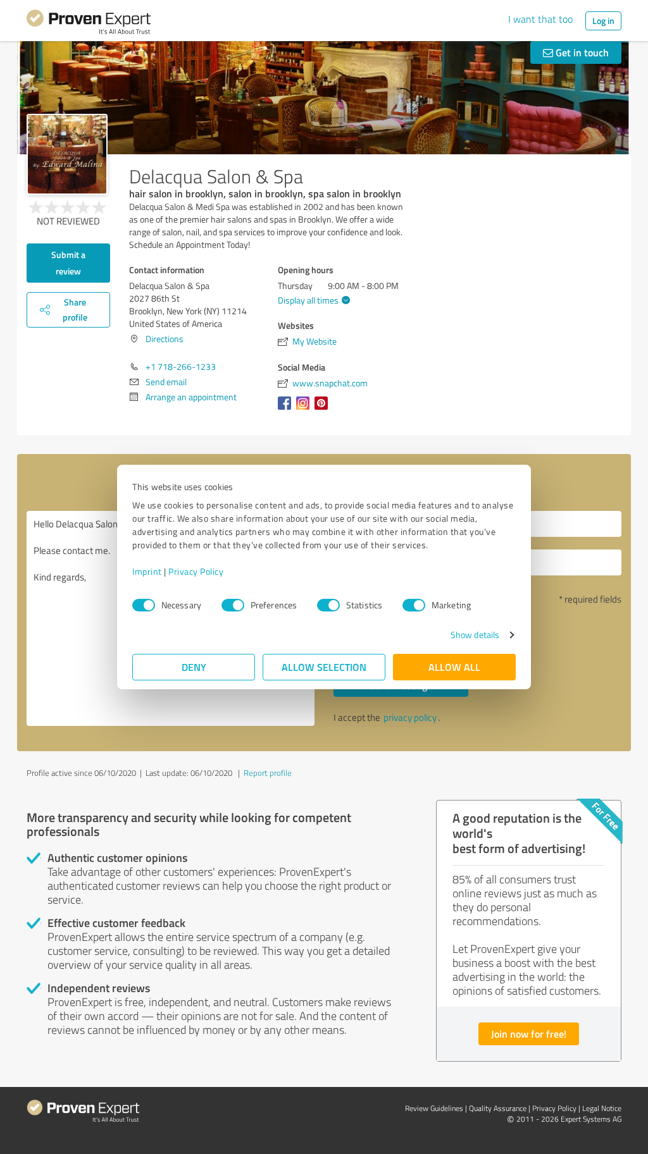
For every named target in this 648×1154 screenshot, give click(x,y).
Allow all (454, 667)
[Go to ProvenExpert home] (89, 24)
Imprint (147, 571)
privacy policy (410, 717)
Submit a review (68, 263)
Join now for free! (528, 1033)
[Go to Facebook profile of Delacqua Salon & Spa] (287, 409)
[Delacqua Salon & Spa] (67, 154)
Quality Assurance (497, 1108)
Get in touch (581, 52)
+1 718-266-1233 (181, 366)
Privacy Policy (195, 571)
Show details (475, 635)
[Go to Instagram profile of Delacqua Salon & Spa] (305, 409)
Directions (165, 339)
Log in (603, 21)
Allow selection (324, 667)
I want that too (540, 19)
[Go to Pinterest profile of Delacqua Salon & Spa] (324, 409)
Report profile (268, 772)
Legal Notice (601, 1108)
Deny (194, 667)
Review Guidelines (434, 1108)
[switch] (232, 605)
